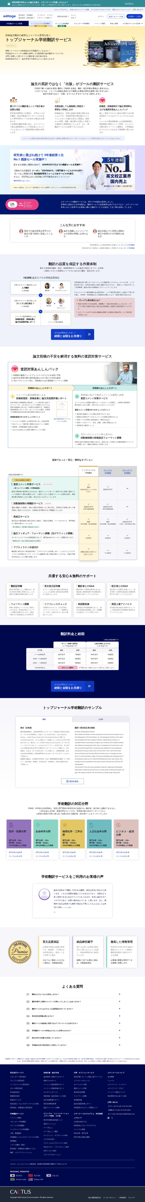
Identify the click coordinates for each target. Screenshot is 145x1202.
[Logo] (8, 16)
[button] (62, 420)
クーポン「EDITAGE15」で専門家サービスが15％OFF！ (58, 170)
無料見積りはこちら (22, 180)
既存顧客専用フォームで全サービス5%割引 (54, 173)
